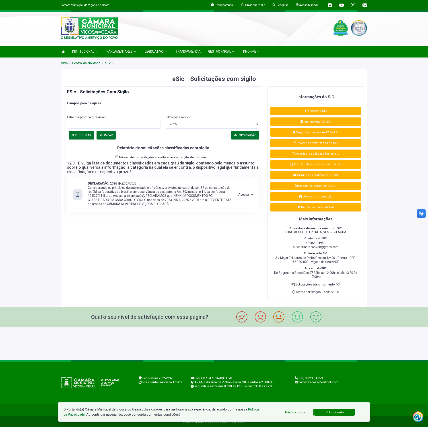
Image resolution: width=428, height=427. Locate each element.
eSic (108, 63)
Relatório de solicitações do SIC (316, 153)
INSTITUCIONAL (83, 51)
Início (64, 63)
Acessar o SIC (317, 111)
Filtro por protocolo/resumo (86, 117)
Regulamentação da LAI (317, 207)
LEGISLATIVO (154, 51)
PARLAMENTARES (120, 51)
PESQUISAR (82, 135)
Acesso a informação (317, 196)
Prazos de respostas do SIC (317, 185)
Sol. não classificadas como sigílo (317, 164)
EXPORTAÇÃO (246, 135)
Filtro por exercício (178, 117)
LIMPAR (107, 135)
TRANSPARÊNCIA (188, 51)
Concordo (336, 412)
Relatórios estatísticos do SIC (317, 143)
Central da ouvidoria (86, 63)
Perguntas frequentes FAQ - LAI (317, 132)
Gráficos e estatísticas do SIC (317, 175)
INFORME (249, 51)
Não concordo (295, 412)
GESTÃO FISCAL (219, 51)
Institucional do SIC (317, 121)
